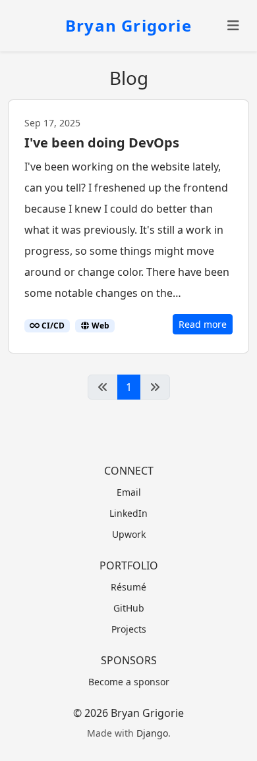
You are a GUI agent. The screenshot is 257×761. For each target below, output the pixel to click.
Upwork (129, 534)
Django (152, 733)
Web (99, 325)
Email (129, 492)
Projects (128, 629)
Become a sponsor (128, 681)
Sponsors (129, 660)
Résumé (128, 587)
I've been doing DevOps (101, 142)
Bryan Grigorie (128, 25)
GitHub (128, 608)
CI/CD (52, 325)
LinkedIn (128, 513)
